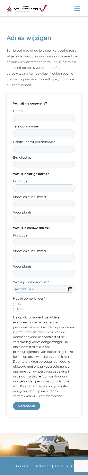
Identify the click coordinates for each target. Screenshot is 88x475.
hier (66, 357)
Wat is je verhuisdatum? (31, 282)
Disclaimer (42, 466)
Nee (20, 309)
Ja (19, 304)
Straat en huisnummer (29, 197)
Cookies (22, 466)
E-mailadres (22, 157)
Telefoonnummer (26, 126)
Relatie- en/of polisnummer (34, 142)
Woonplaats (22, 212)
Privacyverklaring (68, 466)
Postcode (20, 181)
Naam (18, 111)
